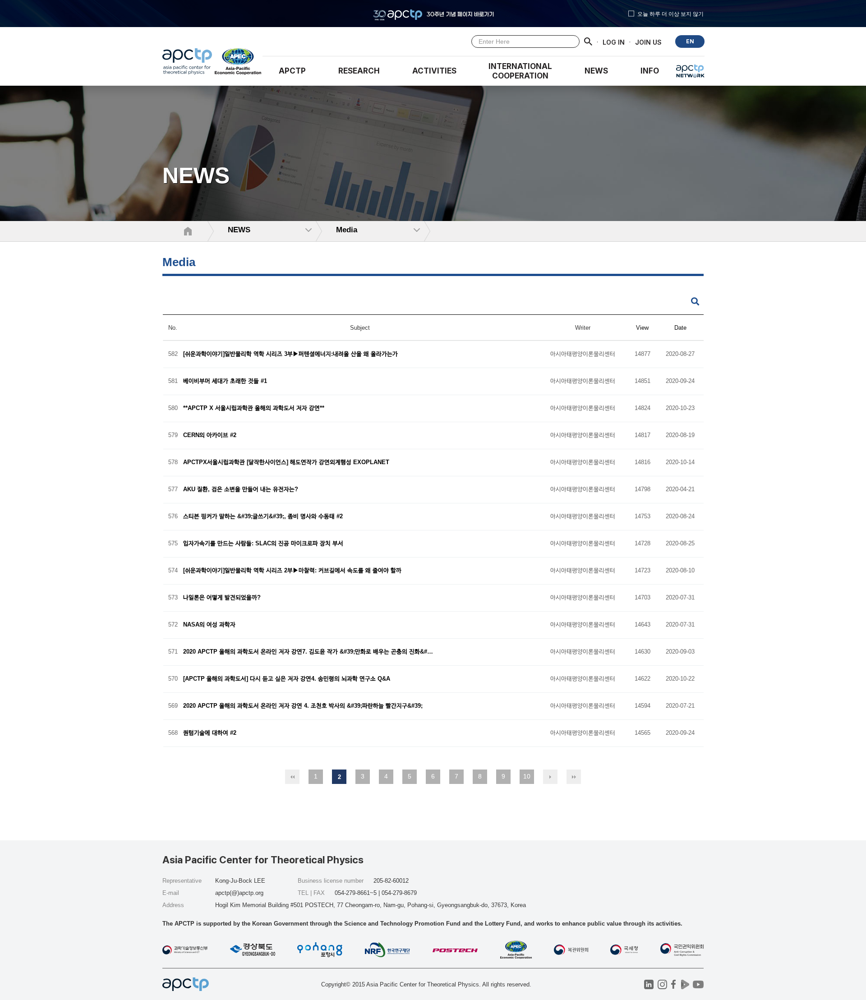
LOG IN (614, 42)
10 (526, 776)
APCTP (292, 70)
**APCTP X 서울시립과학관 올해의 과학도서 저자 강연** (253, 408)
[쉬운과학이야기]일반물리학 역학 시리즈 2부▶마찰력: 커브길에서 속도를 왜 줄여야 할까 (292, 570)
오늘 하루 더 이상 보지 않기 (670, 13)
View (642, 327)
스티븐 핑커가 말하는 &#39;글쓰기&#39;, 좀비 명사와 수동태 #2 (263, 516)
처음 (292, 777)
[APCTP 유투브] (698, 984)
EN (690, 41)
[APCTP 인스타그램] (662, 984)
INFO (649, 70)
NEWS (596, 70)
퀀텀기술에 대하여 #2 (209, 733)
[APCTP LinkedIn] (648, 984)
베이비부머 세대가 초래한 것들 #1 (225, 381)
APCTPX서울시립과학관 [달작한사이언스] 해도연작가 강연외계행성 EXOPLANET (286, 462)
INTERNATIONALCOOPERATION (520, 71)
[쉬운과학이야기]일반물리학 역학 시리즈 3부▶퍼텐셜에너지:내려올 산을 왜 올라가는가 (290, 354)
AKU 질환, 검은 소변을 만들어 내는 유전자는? (240, 489)
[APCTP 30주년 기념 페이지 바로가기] (433, 13)
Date (680, 327)
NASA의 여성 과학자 (209, 625)
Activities (434, 70)
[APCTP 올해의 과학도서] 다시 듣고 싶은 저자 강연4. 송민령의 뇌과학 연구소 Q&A (286, 679)
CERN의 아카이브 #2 (209, 435)
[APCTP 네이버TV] (685, 984)
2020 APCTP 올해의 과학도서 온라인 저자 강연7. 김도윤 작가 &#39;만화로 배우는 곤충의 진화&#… (308, 652)
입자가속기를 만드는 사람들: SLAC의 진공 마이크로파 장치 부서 (263, 543)
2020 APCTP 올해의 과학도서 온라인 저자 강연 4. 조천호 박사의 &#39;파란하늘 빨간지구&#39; (303, 706)
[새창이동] (238, 63)
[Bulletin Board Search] (695, 302)
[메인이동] (187, 63)
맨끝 (574, 777)
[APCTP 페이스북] (673, 984)
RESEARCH (359, 70)
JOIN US (648, 42)
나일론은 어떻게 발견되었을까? (222, 597)
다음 (550, 777)
